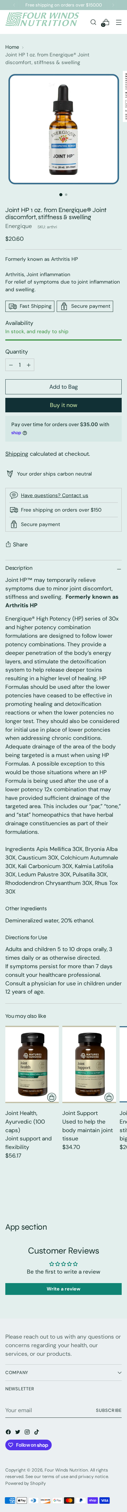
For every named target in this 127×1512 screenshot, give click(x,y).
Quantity (16, 351)
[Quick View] (52, 1097)
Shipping (16, 454)
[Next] (113, 5)
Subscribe (109, 1410)
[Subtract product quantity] (28, 365)
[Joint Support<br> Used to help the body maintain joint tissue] (89, 1064)
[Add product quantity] (11, 365)
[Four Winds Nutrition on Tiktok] (37, 1433)
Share (20, 544)
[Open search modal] (93, 22)
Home (12, 47)
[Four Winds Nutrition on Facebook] (8, 1433)
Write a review (63, 1289)
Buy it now (63, 405)
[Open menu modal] (119, 22)
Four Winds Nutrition (66, 1470)
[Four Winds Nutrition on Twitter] (18, 1433)
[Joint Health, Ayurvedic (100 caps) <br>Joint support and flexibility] (32, 1064)
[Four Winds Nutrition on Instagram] (27, 1433)
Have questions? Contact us (54, 495)
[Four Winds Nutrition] (42, 22)
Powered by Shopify (25, 1483)
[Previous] (14, 5)
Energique (18, 226)
